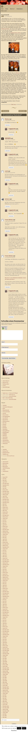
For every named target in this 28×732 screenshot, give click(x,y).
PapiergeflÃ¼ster (6, 430)
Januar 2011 (5, 628)
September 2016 (6, 532)
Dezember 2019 (6, 499)
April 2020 (5, 496)
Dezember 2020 (6, 491)
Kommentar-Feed (6, 452)
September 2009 (6, 653)
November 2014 (6, 561)
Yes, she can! (5, 111)
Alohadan (5, 405)
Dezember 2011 (6, 610)
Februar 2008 (5, 684)
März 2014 (5, 571)
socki (6, 171)
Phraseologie (5, 466)
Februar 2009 (5, 664)
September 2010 (6, 634)
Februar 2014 (5, 572)
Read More (14, 730)
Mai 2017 (5, 523)
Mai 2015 (5, 553)
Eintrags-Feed (5, 451)
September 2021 (6, 485)
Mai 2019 (5, 504)
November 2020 (6, 493)
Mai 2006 (5, 717)
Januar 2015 (5, 558)
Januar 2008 (5, 685)
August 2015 (5, 548)
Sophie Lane (5, 393)
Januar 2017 (5, 528)
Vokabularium (20, 8)
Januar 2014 (5, 574)
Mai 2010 (5, 641)
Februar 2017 (5, 526)
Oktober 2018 (5, 509)
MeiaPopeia (5, 429)
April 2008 (5, 680)
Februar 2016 (5, 542)
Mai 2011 (5, 621)
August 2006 (5, 712)
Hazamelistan (5, 419)
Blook (7, 8)
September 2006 (6, 711)
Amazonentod (5, 461)
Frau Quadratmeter (6, 416)
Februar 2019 (5, 507)
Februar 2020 (5, 497)
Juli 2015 (4, 550)
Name (3, 342)
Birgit (4, 408)
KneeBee (4, 426)
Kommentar (4, 326)
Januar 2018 (5, 513)
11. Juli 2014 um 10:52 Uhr (10, 257)
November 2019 (6, 501)
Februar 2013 (5, 588)
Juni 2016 (5, 536)
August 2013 (5, 580)
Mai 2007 (5, 698)
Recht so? (12, 8)
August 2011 (5, 617)
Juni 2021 (5, 488)
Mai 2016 (5, 537)
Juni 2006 (5, 715)
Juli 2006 (4, 714)
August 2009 (5, 655)
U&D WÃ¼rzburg (6, 468)
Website (3, 352)
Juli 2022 (4, 478)
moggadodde (14, 2)
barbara (7, 199)
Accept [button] (19, 728)
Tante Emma (5, 437)
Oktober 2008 (5, 671)
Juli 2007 (4, 695)
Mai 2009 (5, 660)
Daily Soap (13, 104)
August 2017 (5, 518)
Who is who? (4, 10)
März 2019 (5, 505)
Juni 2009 (5, 658)
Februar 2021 (5, 489)
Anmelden (5, 449)
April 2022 (5, 482)
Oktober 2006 (5, 709)
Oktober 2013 (5, 577)
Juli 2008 (4, 676)
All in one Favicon (10, 455)
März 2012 (5, 606)
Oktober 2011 (5, 614)
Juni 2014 (5, 569)
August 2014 (5, 566)
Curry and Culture (6, 411)
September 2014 (6, 564)
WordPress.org (5, 454)
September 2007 (6, 691)
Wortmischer (5, 443)
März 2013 (5, 586)
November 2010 (6, 631)
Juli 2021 (4, 486)
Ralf (3, 397)
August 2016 (5, 534)
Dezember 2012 (6, 591)
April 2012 (5, 604)
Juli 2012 (4, 599)
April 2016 (5, 539)
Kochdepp (5, 427)
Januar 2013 (5, 590)
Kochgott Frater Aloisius (16, 32)
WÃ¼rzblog (5, 438)
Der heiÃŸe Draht (6, 387)
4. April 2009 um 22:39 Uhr (13, 184)
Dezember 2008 (6, 668)
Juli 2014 (4, 567)
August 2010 (5, 636)
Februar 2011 (5, 626)
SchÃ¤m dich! (22, 111)
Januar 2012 (5, 609)
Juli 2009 (4, 656)
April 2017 (5, 524)
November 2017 (6, 515)
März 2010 (5, 644)
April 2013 (5, 585)
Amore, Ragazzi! (6, 380)
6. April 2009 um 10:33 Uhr (13, 235)
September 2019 (6, 502)
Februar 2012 (5, 607)
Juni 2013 (5, 582)
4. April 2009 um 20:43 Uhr (13, 129)
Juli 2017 (4, 520)
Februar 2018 (5, 512)
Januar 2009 (5, 666)
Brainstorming (5, 463)
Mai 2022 (5, 480)
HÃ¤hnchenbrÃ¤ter (5, 28)
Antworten (8, 125)
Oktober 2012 (5, 594)
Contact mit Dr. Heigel (13, 393)
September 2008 (6, 672)
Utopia (4, 469)
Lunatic (4, 385)
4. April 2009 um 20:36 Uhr (10, 120)
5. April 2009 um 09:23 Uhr (10, 200)
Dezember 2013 (6, 575)
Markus (7, 119)
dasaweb (4, 413)
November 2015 (6, 544)
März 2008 (5, 682)
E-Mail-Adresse (5, 347)
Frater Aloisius (9, 219)
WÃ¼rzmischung (6, 442)
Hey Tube (4, 422)
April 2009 (5, 661)
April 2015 (5, 555)
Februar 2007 (5, 703)
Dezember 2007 (6, 687)
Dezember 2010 (6, 629)
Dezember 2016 (6, 529)
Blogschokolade (6, 410)
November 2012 (6, 593)
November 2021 (6, 483)
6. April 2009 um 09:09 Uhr (10, 221)
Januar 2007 (5, 704)
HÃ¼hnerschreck (6, 421)
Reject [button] (24, 728)
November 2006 (6, 707)
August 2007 (5, 693)
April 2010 (5, 642)
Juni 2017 (5, 521)
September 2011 (6, 615)
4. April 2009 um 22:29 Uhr (10, 172)
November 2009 (6, 650)
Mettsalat (18, 73)
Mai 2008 (5, 679)
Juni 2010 (5, 639)
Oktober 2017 (5, 516)
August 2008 (5, 674)
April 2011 (5, 623)
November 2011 (6, 612)
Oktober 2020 (5, 494)
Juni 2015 (5, 551)
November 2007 (6, 688)
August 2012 (5, 598)
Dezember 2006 (6, 706)
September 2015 (6, 547)
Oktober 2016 (5, 531)
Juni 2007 (5, 696)
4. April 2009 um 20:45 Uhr (13, 155)
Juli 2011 (4, 618)
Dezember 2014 (6, 559)
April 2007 (5, 699)
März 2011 (5, 625)
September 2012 (6, 596)
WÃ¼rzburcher (6, 440)
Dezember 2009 (6, 649)
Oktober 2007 (5, 690)
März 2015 (5, 556)
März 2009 (5, 663)
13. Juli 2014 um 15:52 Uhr (13, 291)
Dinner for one (5, 382)
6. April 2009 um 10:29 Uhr (13, 211)
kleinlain (4, 424)
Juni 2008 (5, 677)
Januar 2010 (5, 647)
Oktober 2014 (5, 563)
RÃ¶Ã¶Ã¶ (8, 138)
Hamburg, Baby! (6, 384)
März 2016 (5, 540)
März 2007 (5, 701)
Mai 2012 (5, 602)
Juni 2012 (5, 601)
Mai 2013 (5, 583)
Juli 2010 (4, 637)
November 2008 (6, 669)
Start (2, 8)
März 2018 (5, 510)
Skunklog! (5, 435)
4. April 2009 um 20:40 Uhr (10, 139)
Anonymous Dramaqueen (8, 407)
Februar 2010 (5, 645)
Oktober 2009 (5, 652)
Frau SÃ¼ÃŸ (5, 418)
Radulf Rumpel (6, 432)
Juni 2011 (5, 620)
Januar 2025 (5, 477)
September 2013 (6, 579)
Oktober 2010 (5, 633)
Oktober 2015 (5, 545)
